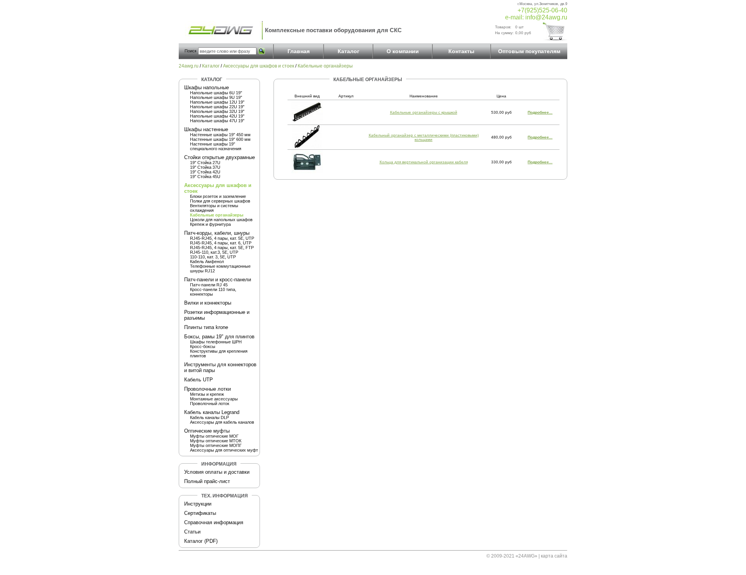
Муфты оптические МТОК (215, 440)
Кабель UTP (198, 380)
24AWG (526, 556)
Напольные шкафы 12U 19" (217, 102)
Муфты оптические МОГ (214, 436)
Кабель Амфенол (207, 261)
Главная (299, 51)
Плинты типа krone (206, 327)
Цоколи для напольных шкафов (221, 219)
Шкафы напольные (206, 87)
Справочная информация (213, 522)
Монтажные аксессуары (214, 399)
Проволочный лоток (209, 403)
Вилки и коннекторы (207, 303)
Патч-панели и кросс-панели (217, 279)
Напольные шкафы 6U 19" (216, 92)
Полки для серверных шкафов (220, 201)
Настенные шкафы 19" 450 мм (220, 134)
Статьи (192, 532)
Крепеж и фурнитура (210, 224)
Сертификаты (200, 513)
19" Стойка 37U (205, 167)
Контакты (461, 51)
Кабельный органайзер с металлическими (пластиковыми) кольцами (424, 137)
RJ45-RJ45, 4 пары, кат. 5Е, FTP (222, 247)
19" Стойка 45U (205, 176)
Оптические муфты (207, 431)
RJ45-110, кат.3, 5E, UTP (214, 252)
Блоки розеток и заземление (218, 196)
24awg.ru (189, 66)
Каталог (348, 51)
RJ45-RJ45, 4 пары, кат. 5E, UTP (222, 238)
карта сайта (554, 556)
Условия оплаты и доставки (216, 472)
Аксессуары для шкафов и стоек (258, 66)
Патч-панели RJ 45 (209, 284)
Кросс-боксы (202, 346)
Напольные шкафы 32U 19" (217, 111)
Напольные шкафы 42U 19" (217, 116)
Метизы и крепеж (207, 394)
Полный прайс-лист (207, 481)
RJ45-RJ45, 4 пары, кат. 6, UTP (220, 243)
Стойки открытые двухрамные (219, 157)
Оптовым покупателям (529, 51)
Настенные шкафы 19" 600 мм (220, 139)
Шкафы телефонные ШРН (216, 341)
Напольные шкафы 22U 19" (217, 106)
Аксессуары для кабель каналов (222, 422)
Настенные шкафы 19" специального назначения (215, 146)
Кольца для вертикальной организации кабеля (424, 162)
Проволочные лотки (207, 389)
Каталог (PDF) (201, 541)
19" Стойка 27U (205, 162)
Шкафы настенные (206, 129)
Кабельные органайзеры (325, 66)
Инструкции (197, 504)
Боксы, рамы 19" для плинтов (219, 336)
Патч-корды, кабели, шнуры (216, 233)
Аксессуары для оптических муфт (224, 450)
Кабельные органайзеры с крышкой (423, 112)
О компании (403, 51)
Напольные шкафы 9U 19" (216, 97)
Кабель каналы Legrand (211, 412)
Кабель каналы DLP (209, 417)
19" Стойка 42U (205, 172)
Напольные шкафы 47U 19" (217, 120)
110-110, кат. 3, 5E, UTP (213, 257)
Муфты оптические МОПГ (216, 445)
